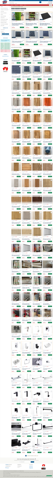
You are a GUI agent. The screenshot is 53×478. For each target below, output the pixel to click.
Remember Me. (3, 32)
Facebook (7, 467)
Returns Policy (31, 467)
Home (12, 6)
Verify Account (3, 35)
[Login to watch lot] (23, 13)
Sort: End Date (17, 8)
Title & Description (12, 3)
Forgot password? (7, 35)
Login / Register (50, 0)
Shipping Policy (31, 468)
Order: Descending (23, 8)
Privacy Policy (31, 466)
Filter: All (13, 8)
